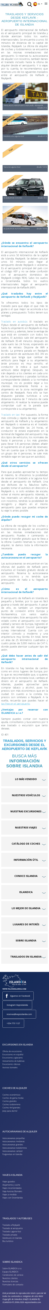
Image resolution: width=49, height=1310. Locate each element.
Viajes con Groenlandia (12, 1197)
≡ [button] (46, 3)
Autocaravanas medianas (13, 1141)
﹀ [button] (44, 775)
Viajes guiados (8, 1181)
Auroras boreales (10, 1067)
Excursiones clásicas (11, 1064)
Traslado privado (9, 1234)
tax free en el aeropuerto (15, 703)
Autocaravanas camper (12, 1151)
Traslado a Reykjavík (11, 1225)
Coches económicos (11, 1094)
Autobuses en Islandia (12, 1238)
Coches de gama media (12, 1098)
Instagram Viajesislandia (17, 1005)
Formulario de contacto (12, 1284)
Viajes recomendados (12, 1188)
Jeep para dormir (9, 1111)
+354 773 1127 (13, 1023)
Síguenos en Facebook (20, 996)
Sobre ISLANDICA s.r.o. (12, 1268)
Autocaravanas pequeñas (13, 1138)
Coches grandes (9, 1101)
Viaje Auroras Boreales (12, 1191)
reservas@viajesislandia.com (19, 1014)
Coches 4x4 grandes (11, 1107)
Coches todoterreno (11, 1104)
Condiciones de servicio (12, 1275)
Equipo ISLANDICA (10, 1271)
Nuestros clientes (10, 1278)
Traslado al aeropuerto (12, 1228)
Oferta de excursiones (12, 1051)
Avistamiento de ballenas (13, 1061)
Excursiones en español (12, 1054)
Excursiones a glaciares (12, 1057)
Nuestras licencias (10, 1281)
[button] (42, 1303)
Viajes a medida (9, 1194)
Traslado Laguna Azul (11, 1231)
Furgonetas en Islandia (12, 1154)
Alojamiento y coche (11, 1185)
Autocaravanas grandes (12, 1144)
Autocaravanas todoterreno (14, 1148)
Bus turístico (7, 1241)
